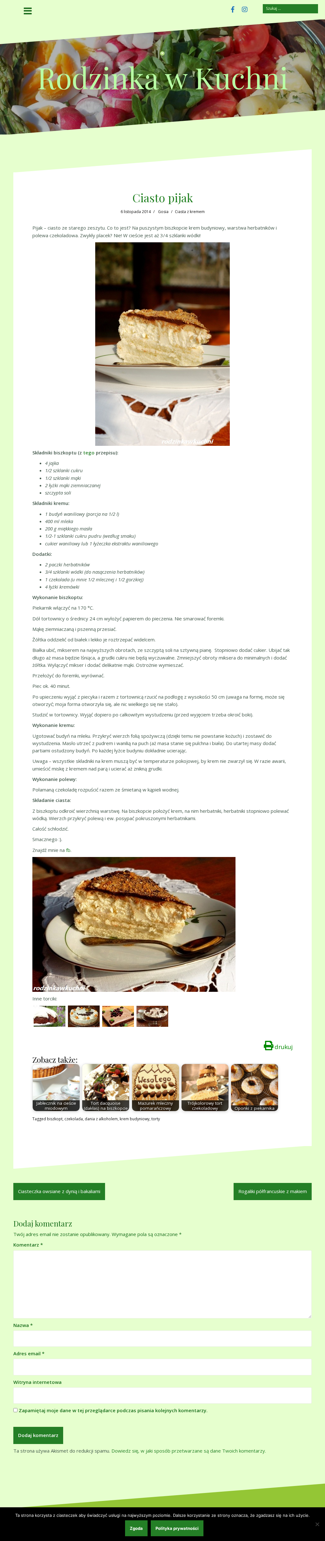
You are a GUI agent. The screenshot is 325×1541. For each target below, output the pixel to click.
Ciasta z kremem (190, 211)
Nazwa (23, 1325)
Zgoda (136, 1528)
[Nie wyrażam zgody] (317, 1524)
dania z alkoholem (101, 1119)
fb (68, 850)
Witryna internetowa (37, 1382)
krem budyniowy (134, 1119)
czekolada (73, 1119)
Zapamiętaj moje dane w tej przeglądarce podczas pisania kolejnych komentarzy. (113, 1410)
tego (89, 452)
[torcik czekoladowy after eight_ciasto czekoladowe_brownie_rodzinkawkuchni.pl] (152, 1015)
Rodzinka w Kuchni (162, 77)
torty (155, 1119)
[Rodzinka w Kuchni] (162, 55)
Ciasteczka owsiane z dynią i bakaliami (59, 1191)
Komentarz (28, 1244)
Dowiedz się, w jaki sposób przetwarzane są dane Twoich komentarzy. (188, 1451)
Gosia (163, 211)
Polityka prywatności (177, 1528)
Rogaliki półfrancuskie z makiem (272, 1191)
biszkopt (55, 1119)
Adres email (28, 1353)
